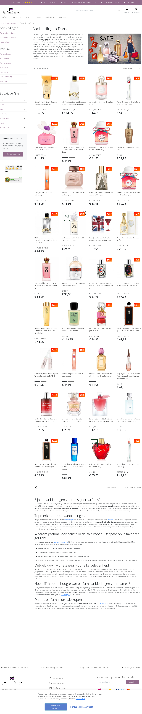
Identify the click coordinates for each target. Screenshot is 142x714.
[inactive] (13, 173)
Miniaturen (4, 67)
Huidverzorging (6, 77)
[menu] (71, 17)
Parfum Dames (6, 54)
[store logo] (11, 10)
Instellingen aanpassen (82, 707)
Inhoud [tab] (2, 109)
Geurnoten (4, 72)
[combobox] (98, 10)
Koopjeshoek (5, 42)
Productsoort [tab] (4, 118)
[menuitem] (5, 17)
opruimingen (65, 595)
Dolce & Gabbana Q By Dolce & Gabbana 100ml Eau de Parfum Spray (46, 285)
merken (110, 520)
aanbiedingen (69, 520)
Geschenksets (5, 63)
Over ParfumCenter (59, 688)
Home (2, 23)
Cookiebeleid (80, 699)
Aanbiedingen (12, 23)
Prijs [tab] (1, 100)
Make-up (3, 81)
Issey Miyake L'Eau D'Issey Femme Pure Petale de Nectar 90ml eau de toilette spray (128, 376)
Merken (3, 86)
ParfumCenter (104, 603)
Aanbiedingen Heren (8, 37)
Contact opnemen (13, 154)
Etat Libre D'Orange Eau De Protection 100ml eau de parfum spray (128, 285)
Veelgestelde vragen (59, 683)
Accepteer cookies (55, 707)
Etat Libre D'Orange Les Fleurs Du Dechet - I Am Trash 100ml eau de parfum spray (101, 285)
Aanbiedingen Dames (8, 33)
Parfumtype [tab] (4, 114)
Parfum (5, 49)
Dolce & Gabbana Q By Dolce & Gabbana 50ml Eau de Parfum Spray (73, 149)
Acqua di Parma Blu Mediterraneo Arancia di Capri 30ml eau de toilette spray (74, 466)
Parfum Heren (5, 58)
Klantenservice (57, 678)
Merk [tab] (2, 105)
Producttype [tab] (4, 127)
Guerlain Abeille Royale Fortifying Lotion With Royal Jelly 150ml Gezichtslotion (46, 330)
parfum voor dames (61, 542)
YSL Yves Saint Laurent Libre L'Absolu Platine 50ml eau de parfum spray (46, 240)
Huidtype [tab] (3, 123)
